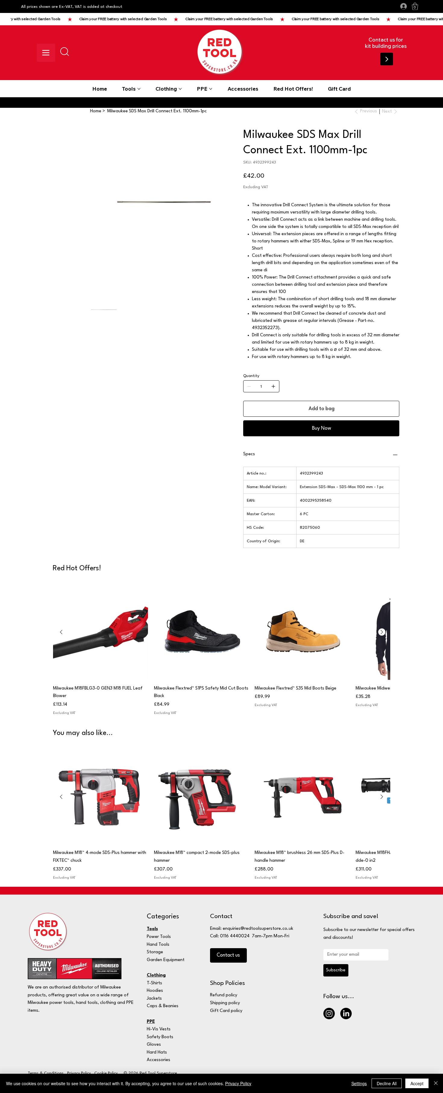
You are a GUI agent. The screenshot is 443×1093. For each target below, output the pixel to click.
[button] (415, 6)
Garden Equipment (165, 960)
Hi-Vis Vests (159, 1029)
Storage (155, 952)
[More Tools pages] (138, 88)
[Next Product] (381, 632)
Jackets (154, 998)
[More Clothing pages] (180, 88)
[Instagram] (329, 1013)
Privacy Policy (79, 1073)
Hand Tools (158, 944)
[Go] (386, 59)
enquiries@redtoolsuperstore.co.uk (258, 928)
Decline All (387, 1083)
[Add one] (273, 386)
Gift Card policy (226, 1011)
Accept (416, 1083)
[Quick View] (100, 632)
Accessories (158, 1060)
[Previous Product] (61, 632)
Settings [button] (359, 1083)
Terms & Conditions (46, 1073)
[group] (221, 650)
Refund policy (223, 995)
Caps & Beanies (162, 1006)
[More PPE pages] (210, 88)
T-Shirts (154, 983)
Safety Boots (160, 1037)
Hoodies (155, 991)
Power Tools (159, 937)
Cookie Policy (106, 1073)
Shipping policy (225, 1003)
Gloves (154, 1044)
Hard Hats (157, 1052)
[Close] (435, 1083)
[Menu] (46, 53)
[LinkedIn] (346, 1013)
